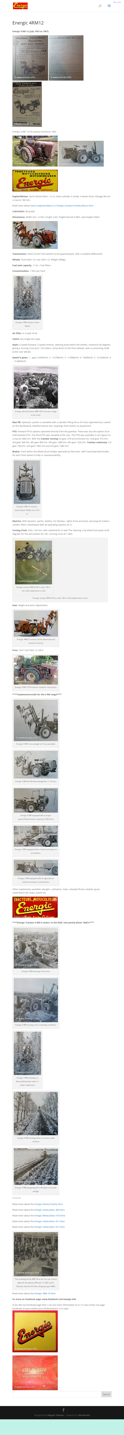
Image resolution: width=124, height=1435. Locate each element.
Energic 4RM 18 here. (45, 1293)
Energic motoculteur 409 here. (49, 1209)
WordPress (84, 1415)
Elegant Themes (55, 1415)
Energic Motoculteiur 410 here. (50, 1215)
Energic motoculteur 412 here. (49, 1226)
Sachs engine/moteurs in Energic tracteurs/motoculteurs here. (62, 205)
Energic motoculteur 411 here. (49, 1221)
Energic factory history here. (48, 1204)
